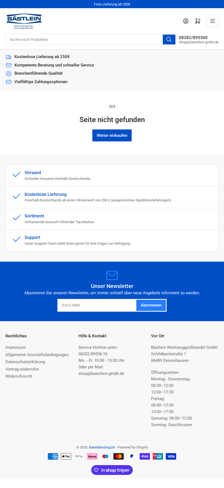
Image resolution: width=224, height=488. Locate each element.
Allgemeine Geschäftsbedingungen (37, 354)
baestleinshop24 (102, 447)
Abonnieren (151, 305)
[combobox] (90, 39)
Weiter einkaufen (112, 135)
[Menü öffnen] (213, 21)
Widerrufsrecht (18, 376)
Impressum (15, 347)
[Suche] (169, 39)
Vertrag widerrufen (22, 369)
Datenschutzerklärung (25, 361)
